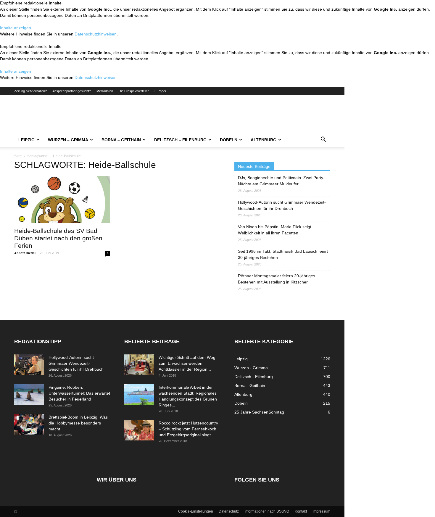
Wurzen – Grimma (68, 139)
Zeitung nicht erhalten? (30, 91)
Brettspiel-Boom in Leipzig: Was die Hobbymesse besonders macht (78, 423)
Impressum (321, 511)
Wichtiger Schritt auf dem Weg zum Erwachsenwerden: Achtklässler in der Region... (187, 363)
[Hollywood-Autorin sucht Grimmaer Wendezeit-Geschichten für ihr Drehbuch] (29, 364)
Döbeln (228, 139)
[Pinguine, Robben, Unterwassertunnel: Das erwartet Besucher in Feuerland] (29, 394)
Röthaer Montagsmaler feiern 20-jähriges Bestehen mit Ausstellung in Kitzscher (276, 278)
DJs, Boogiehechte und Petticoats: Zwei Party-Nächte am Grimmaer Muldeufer (281, 180)
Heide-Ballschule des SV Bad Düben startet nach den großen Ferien (58, 238)
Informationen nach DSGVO (266, 511)
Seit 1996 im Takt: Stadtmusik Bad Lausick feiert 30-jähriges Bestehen (283, 254)
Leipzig (26, 139)
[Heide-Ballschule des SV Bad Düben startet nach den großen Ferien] (62, 199)
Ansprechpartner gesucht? (71, 91)
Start (18, 156)
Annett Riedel (25, 253)
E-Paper (160, 91)
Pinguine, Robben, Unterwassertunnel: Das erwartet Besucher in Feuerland (79, 393)
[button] (323, 140)
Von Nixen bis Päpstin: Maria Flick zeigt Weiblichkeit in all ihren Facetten (274, 229)
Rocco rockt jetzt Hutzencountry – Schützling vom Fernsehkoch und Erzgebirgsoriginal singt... (188, 429)
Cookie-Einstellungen (195, 511)
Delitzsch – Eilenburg (180, 139)
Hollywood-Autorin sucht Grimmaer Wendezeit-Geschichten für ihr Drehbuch (282, 205)
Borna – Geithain (121, 139)
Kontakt (301, 511)
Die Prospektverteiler (134, 91)
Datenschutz (229, 511)
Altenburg (263, 139)
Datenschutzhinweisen (96, 34)
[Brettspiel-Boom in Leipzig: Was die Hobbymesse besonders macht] (29, 424)
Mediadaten (104, 91)
